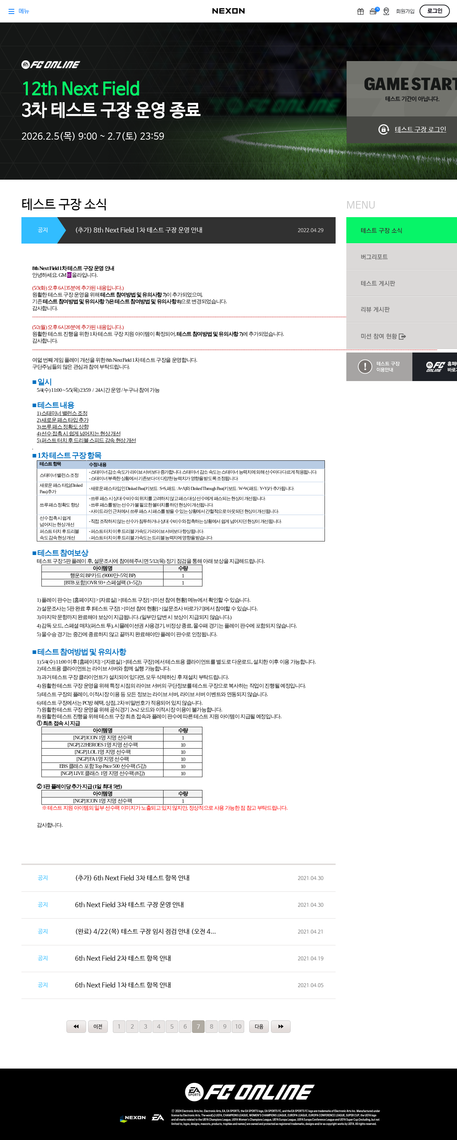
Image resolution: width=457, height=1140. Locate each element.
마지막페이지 (281, 1026)
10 (238, 1027)
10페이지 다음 (259, 1026)
